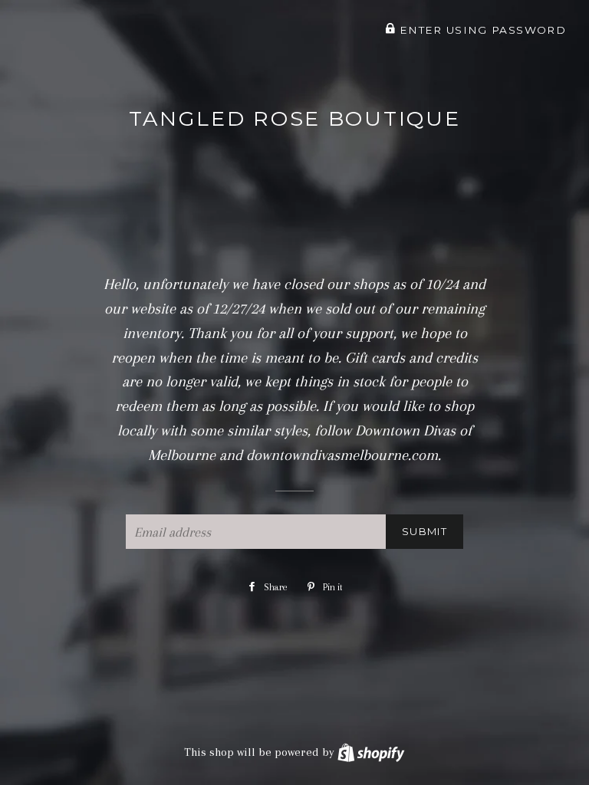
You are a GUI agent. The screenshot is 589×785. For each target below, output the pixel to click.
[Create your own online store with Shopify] (370, 752)
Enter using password (480, 30)
